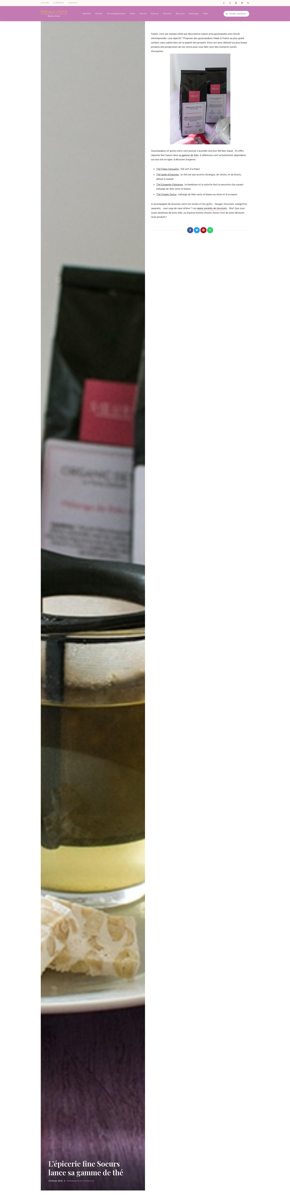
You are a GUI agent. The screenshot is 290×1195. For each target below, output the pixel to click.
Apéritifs (87, 13)
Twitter (242, 3)
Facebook (224, 3)
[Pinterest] (203, 230)
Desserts (167, 13)
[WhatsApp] (210, 230)
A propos (58, 3)
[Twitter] (197, 230)
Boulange (194, 13)
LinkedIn (248, 3)
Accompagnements (116, 13)
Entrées (99, 13)
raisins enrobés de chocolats (212, 208)
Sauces (143, 13)
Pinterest (236, 3)
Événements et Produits (80, 1181)
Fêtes (205, 13)
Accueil (45, 3)
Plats (132, 13)
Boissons (180, 13)
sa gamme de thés (189, 155)
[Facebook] (190, 230)
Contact (73, 3)
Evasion (155, 13)
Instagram (230, 3)
